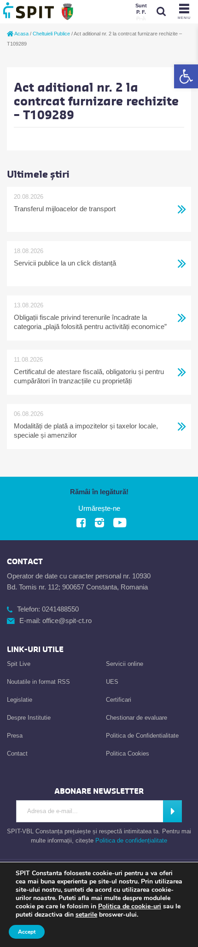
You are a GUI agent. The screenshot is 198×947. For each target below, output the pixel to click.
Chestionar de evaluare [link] (136, 717)
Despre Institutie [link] (29, 717)
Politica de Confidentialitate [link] (142, 735)
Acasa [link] (21, 33)
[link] (186, 76)
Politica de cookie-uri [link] (129, 906)
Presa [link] (15, 735)
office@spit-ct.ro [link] (67, 620)
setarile (86, 915)
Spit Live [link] (18, 663)
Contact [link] (17, 753)
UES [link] (112, 681)
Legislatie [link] (19, 699)
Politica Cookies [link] (127, 753)
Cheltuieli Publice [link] (51, 33)
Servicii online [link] (124, 663)
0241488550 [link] (60, 609)
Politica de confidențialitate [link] (131, 840)
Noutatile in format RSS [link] (38, 681)
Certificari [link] (118, 699)
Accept (26, 931)
